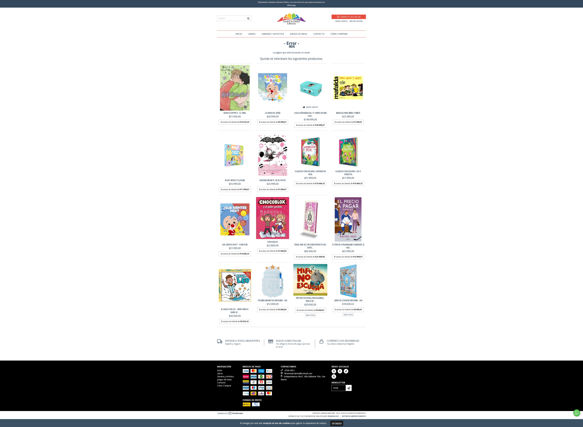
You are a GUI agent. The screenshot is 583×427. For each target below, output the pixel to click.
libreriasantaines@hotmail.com (298, 373)
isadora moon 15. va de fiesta (273, 180)
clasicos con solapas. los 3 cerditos (348, 173)
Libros (252, 34)
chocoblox (272, 241)
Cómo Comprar (339, 34)
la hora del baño (272, 112)
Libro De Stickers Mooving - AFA (348, 300)
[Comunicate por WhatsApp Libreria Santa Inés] (576, 412)
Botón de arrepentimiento (354, 416)
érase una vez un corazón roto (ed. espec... (310, 246)
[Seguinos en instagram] (334, 371)
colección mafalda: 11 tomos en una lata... (310, 114)
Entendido (337, 423)
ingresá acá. (333, 416)
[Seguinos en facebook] (340, 371)
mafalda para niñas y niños (348, 112)
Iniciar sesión (356, 21)
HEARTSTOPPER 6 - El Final (234, 112)
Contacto (318, 34)
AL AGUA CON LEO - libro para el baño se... (235, 311)
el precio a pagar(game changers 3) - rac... (348, 246)
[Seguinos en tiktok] (346, 371)
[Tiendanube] (230, 414)
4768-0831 (289, 370)
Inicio (238, 34)
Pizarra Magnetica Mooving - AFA (272, 300)
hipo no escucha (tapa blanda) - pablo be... (310, 299)
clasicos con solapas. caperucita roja (310, 173)
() (350, 17)
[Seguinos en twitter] (334, 376)
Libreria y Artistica (273, 34)
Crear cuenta (341, 21)
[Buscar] (248, 18)
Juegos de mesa (298, 34)
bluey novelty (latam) (235, 180)
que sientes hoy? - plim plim (234, 244)
